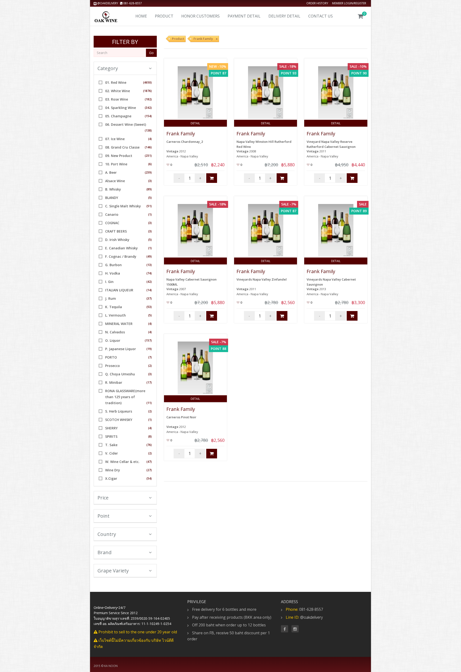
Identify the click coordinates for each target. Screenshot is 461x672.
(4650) (147, 82)
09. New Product (118, 155)
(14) (149, 290)
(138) (148, 130)
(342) (148, 108)
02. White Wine (117, 91)
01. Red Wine (115, 82)
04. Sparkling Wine (120, 107)
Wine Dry (112, 470)
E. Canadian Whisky (121, 248)
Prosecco (112, 365)
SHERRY (111, 428)
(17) (149, 382)
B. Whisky (113, 189)
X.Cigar (111, 478)
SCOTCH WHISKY (118, 419)
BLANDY (111, 197)
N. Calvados (115, 332)
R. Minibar (113, 382)
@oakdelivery (108, 3)
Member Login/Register (349, 3)
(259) (148, 172)
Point (103, 516)
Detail (195, 123)
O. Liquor (112, 340)
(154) (148, 116)
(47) (149, 462)
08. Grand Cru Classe (122, 147)
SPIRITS (111, 436)
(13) (149, 265)
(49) (149, 256)
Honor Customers (200, 16)
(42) (149, 282)
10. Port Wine (116, 164)
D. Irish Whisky (117, 239)
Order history (317, 3)
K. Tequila (113, 307)
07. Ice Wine (115, 139)
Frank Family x (206, 38)
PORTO (111, 357)
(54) (149, 478)
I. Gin (109, 281)
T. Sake (111, 445)
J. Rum (110, 298)
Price (103, 497)
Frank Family (180, 133)
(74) (149, 273)
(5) (150, 198)
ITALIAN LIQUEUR (119, 290)
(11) (149, 403)
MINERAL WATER (119, 323)
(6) (150, 164)
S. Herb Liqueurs (118, 411)
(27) (149, 470)
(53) (149, 307)
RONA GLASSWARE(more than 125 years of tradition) (125, 397)
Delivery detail (284, 16)
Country (106, 534)
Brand (104, 552)
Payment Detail (244, 16)
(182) (148, 99)
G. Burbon (113, 265)
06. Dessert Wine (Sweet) (125, 124)
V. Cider (111, 453)
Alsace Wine (115, 181)
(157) (148, 340)
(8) (150, 436)
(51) (149, 206)
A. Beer (111, 172)
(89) (149, 189)
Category (107, 68)
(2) (150, 366)
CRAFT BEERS (116, 231)
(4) (150, 139)
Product (164, 16)
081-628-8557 (132, 3)
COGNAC (112, 223)
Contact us (320, 16)
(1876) (147, 91)
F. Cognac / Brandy (120, 256)
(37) (149, 298)
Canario (111, 214)
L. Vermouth (115, 315)
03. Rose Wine (116, 99)
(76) (149, 445)
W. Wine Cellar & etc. (122, 461)
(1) (150, 214)
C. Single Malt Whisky (123, 206)
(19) (149, 349)
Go (151, 52)
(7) (150, 357)
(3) (150, 181)
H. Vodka (112, 273)
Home (141, 16)
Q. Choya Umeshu (120, 374)
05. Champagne (118, 116)
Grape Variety (113, 570)
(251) (148, 156)
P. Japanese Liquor (120, 349)
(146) (148, 147)
